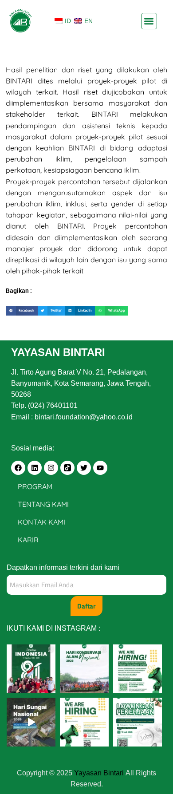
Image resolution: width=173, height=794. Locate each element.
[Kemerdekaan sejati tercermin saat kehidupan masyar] (31, 668)
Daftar (86, 606)
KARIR (28, 539)
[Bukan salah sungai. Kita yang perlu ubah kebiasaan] (31, 722)
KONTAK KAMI (41, 521)
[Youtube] (100, 468)
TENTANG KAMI (43, 504)
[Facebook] (18, 468)
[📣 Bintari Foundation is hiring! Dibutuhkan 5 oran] (84, 722)
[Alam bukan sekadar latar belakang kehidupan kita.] (84, 668)
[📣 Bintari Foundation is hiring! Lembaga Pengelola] (137, 722)
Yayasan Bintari (100, 773)
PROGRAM (35, 486)
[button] (149, 21)
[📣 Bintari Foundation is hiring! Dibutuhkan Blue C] (137, 668)
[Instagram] (51, 468)
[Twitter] (84, 468)
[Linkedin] (35, 468)
